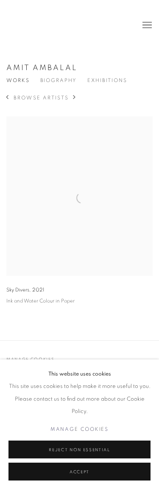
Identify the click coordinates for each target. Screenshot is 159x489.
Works (18, 80)
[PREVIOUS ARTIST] (7, 98)
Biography (58, 80)
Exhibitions (107, 80)
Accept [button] (79, 472)
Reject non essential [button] (79, 450)
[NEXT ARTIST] (74, 98)
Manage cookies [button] (79, 429)
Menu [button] (146, 25)
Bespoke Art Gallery (23, 25)
